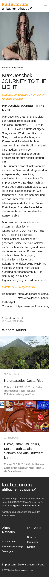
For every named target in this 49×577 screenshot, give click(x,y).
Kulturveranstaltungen (13, 546)
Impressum (9, 564)
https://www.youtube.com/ (31, 306)
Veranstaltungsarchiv (12, 67)
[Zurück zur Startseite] (17, 6)
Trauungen (7, 551)
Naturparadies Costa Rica (23, 380)
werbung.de (27, 570)
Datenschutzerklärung (31, 564)
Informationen (9, 541)
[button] (45, 6)
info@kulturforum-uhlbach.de (24, 505)
